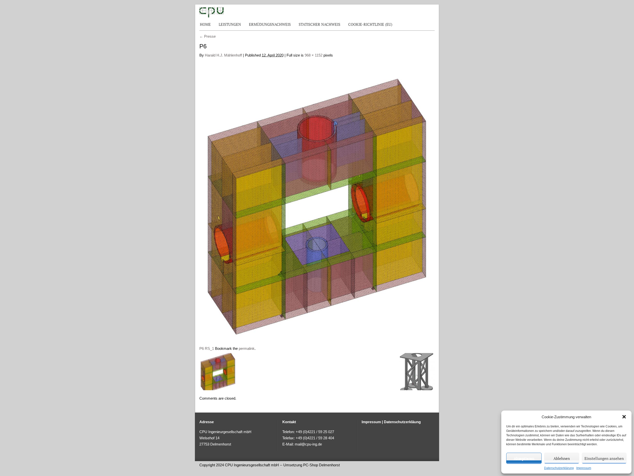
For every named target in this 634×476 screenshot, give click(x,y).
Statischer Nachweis (319, 24)
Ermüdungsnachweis (270, 24)
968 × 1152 (313, 55)
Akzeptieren (524, 458)
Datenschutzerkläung (402, 422)
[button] (624, 416)
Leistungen (230, 24)
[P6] (317, 199)
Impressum (583, 468)
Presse (207, 36)
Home (205, 24)
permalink (247, 348)
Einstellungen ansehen (604, 458)
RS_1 (209, 348)
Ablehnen (562, 458)
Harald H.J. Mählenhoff (223, 55)
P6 (201, 348)
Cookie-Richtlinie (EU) (370, 24)
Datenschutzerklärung (559, 468)
